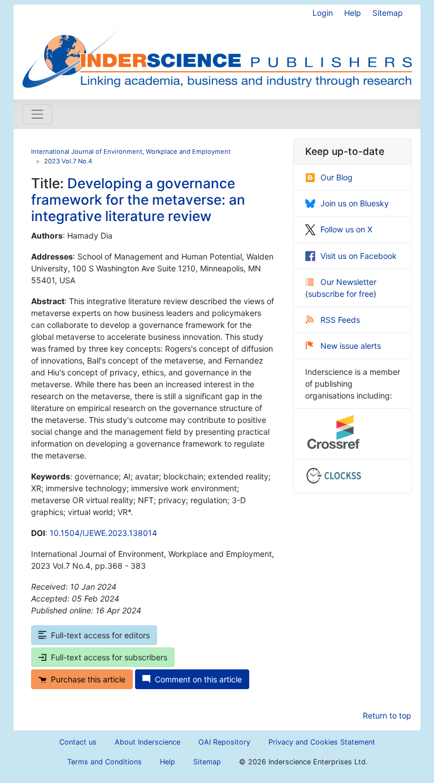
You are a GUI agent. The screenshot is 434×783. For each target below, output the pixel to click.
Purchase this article (88, 679)
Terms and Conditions (104, 762)
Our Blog (336, 177)
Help (352, 13)
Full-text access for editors (100, 635)
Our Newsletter (348, 282)
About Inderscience (147, 742)
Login (323, 13)
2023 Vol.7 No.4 (68, 161)
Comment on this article (198, 679)
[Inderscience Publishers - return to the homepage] (217, 47)
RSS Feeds (340, 320)
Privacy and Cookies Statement (321, 742)
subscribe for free (341, 294)
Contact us (78, 742)
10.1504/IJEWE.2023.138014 (103, 533)
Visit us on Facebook (358, 256)
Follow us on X (346, 229)
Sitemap (387, 13)
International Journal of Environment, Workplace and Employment (131, 151)
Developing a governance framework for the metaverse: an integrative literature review (138, 200)
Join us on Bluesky (354, 203)
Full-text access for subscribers (109, 657)
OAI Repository (224, 742)
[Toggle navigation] (37, 114)
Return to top (387, 715)
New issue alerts (350, 346)
